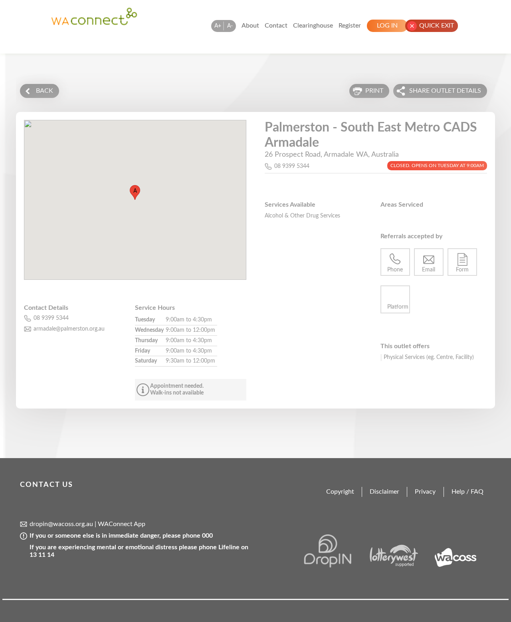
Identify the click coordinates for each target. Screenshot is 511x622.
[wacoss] (460, 565)
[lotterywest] (397, 565)
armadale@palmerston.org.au (69, 329)
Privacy (425, 491)
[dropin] (334, 565)
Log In (387, 25)
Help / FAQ (467, 491)
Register (350, 25)
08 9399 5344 (291, 166)
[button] (135, 192)
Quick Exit (436, 25)
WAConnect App (121, 524)
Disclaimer (384, 491)
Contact (276, 25)
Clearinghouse (313, 25)
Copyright (340, 491)
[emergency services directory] (94, 23)
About (250, 25)
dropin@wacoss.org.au (61, 524)
